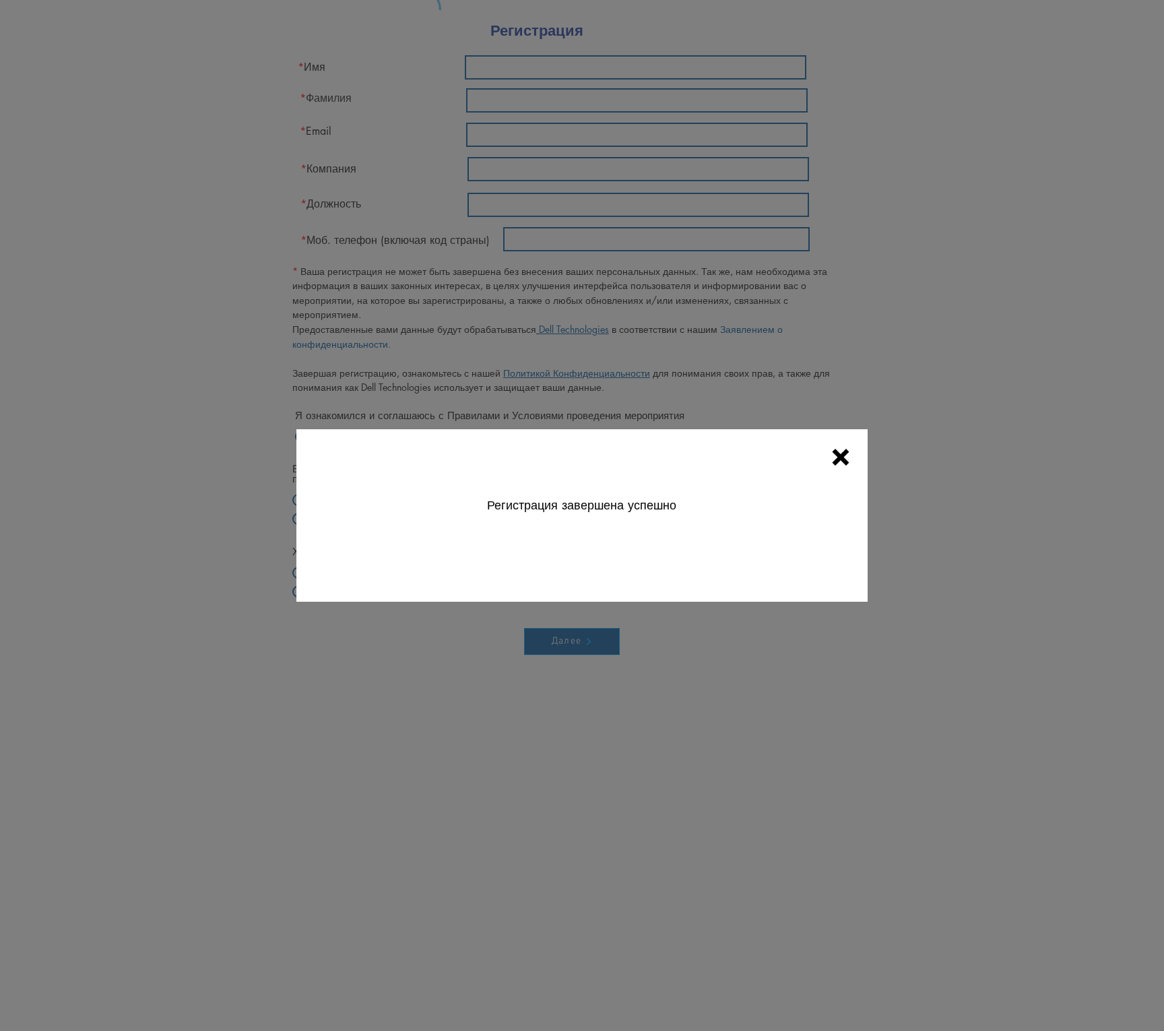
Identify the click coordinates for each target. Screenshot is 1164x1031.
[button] (841, 457)
